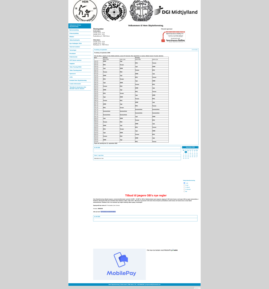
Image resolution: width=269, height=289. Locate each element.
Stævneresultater (74, 47)
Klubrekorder (73, 57)
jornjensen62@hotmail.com (108, 211)
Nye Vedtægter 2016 (75, 43)
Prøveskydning (73, 33)
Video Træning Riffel (75, 67)
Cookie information (75, 84)
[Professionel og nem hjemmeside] (197, 287)
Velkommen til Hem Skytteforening (75, 25)
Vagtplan (72, 63)
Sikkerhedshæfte (74, 40)
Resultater (72, 53)
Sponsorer (72, 73)
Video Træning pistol (75, 70)
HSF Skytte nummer (75, 60)
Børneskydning (74, 30)
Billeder (71, 36)
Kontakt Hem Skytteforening (77, 80)
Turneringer (72, 50)
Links (71, 77)
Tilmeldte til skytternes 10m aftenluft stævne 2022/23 (77, 87)
